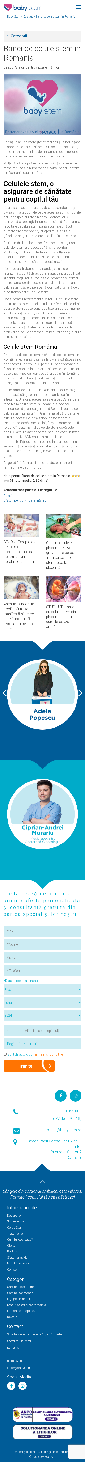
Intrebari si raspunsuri (22, 1311)
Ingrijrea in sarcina (20, 1299)
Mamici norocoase (19, 1263)
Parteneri (13, 1251)
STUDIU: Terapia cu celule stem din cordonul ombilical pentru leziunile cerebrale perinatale (20, 552)
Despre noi (14, 1215)
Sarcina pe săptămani (22, 1287)
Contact (12, 1269)
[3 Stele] (78, 476)
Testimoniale (15, 1221)
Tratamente (15, 1233)
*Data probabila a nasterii (22, 981)
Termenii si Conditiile (48, 1054)
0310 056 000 (69, 1111)
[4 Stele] (5, 480)
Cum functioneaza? (20, 1239)
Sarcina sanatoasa (20, 1293)
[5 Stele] (7, 480)
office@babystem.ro (64, 1130)
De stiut (9, 67)
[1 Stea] (73, 476)
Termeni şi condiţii (24, 1452)
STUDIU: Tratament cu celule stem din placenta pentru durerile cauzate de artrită (62, 617)
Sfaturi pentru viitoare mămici (37, 67)
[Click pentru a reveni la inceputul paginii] (42, 1181)
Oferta (11, 1245)
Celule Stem (15, 1227)
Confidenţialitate (48, 1452)
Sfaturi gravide (17, 1257)
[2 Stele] (75, 476)
